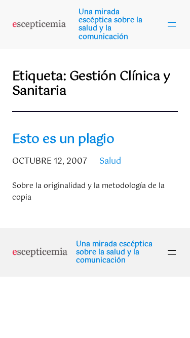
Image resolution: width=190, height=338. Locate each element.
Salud (110, 161)
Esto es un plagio (63, 139)
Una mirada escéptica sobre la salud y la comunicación (110, 24)
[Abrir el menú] (172, 24)
